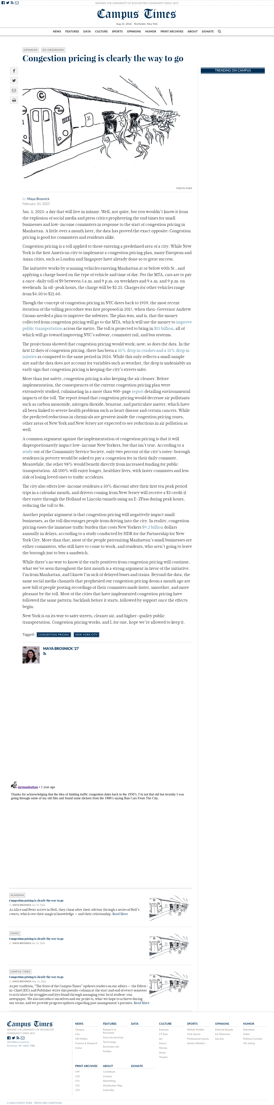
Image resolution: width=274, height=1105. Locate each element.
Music (162, 1052)
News (57, 31)
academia (17, 895)
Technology (109, 1042)
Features (72, 31)
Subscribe (108, 1090)
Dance (162, 1043)
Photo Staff (184, 188)
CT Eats (163, 1034)
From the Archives (113, 1037)
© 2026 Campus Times (19, 1103)
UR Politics (81, 1039)
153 (77, 1090)
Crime (78, 1048)
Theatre (163, 1057)
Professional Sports (198, 1039)
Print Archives (172, 31)
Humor (150, 31)
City (77, 1034)
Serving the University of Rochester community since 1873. (30, 1032)
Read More (120, 914)
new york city (86, 634)
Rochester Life (111, 1046)
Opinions (134, 31)
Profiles (107, 1051)
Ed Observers (53, 50)
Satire (246, 1034)
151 (77, 1081)
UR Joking (249, 1043)
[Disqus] (100, 722)
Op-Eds (219, 1039)
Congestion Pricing (53, 634)
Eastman (164, 1029)
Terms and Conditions (48, 1103)
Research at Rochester (109, 1031)
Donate (208, 31)
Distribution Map (112, 1085)
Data (87, 31)
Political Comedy (252, 1039)
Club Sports (193, 1034)
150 (77, 1076)
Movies (163, 1048)
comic (14, 933)
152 (77, 1085)
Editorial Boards (224, 1029)
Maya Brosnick (38, 199)
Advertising (109, 1081)
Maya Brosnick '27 (61, 648)
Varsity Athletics (196, 1043)
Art (160, 1039)
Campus (79, 1029)
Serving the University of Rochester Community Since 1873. (137, 3)
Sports (117, 31)
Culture (101, 31)
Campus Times (136, 14)
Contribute (109, 1071)
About (193, 31)
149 (77, 1071)
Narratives (249, 1029)
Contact (107, 1076)
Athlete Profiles (195, 1029)
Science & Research (86, 1043)
